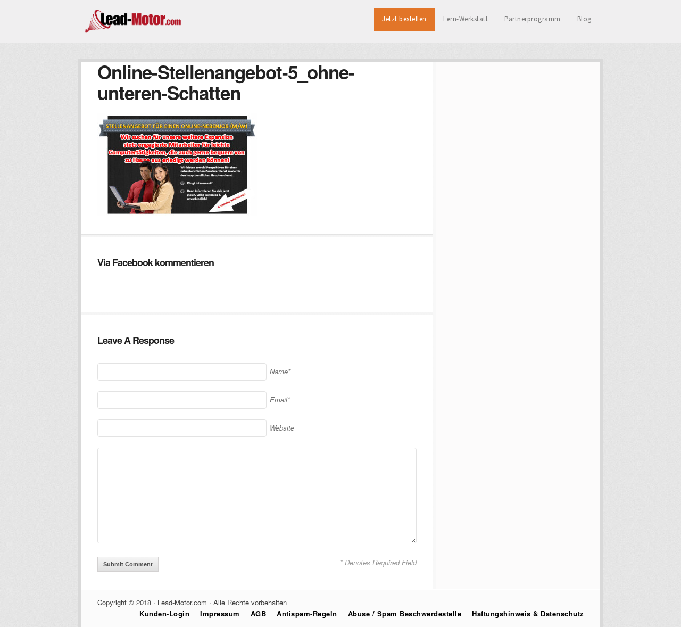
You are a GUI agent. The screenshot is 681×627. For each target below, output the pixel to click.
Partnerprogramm (532, 18)
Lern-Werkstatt (465, 18)
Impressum (220, 613)
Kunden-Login (164, 613)
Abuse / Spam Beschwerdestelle (405, 613)
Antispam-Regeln (307, 613)
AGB (259, 613)
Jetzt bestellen (404, 18)
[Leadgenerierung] (133, 31)
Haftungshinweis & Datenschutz (528, 613)
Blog (584, 18)
